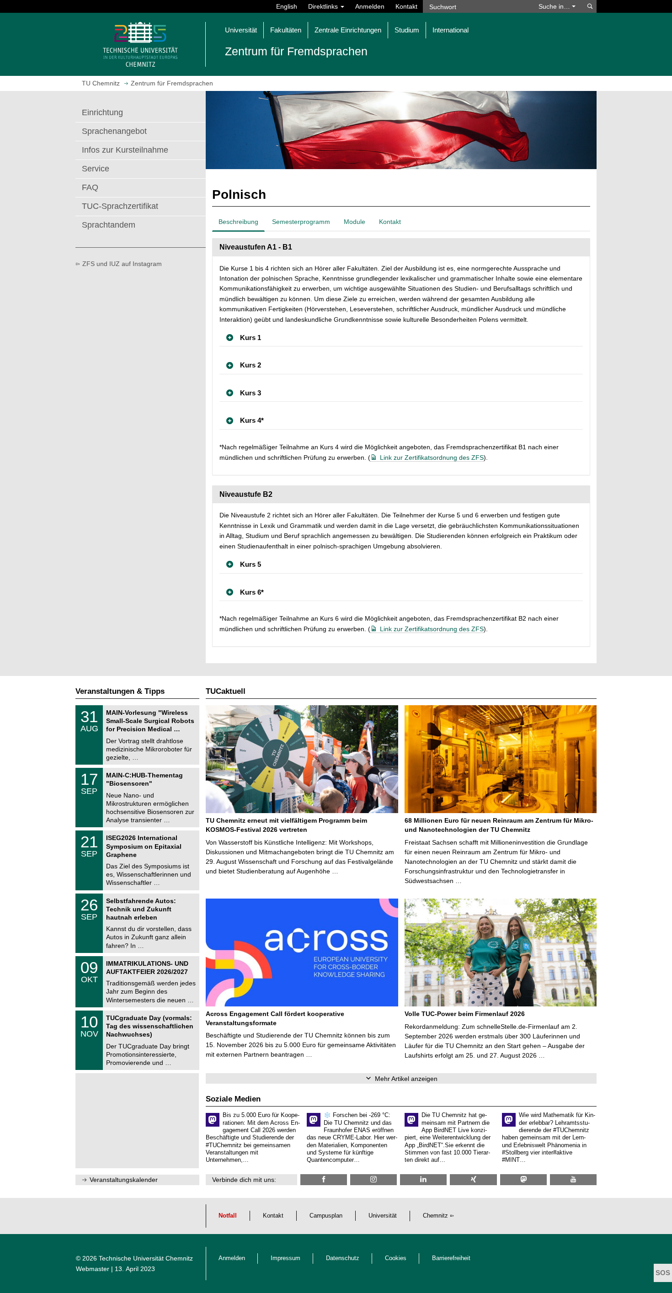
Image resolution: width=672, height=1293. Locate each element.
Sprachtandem (108, 224)
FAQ (90, 187)
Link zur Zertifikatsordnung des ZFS (432, 457)
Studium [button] (407, 30)
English (286, 6)
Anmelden (369, 6)
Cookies (395, 1258)
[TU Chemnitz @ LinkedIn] (423, 1179)
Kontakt (406, 6)
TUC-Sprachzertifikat (120, 206)
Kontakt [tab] (390, 221)
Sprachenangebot (114, 131)
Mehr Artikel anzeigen (406, 1078)
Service (95, 168)
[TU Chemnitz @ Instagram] (373, 1179)
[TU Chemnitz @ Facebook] (323, 1179)
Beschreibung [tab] (238, 221)
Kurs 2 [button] (250, 365)
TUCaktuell (225, 691)
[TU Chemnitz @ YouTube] (573, 1179)
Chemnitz (435, 1216)
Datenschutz (342, 1258)
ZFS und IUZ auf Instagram (122, 263)
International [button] (450, 30)
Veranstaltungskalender (124, 1179)
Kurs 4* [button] (252, 420)
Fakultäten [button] (285, 30)
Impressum (285, 1258)
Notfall (228, 1216)
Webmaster (92, 1268)
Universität (382, 1216)
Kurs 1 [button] (250, 337)
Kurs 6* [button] (252, 592)
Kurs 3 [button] (250, 393)
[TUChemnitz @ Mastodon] (523, 1179)
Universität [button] (241, 30)
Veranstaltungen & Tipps (120, 691)
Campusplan (325, 1216)
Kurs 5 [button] (250, 564)
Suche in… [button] (555, 6)
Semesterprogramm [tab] (301, 221)
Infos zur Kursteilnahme (125, 149)
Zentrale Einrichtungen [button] (348, 30)
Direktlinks (324, 6)
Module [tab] (354, 221)
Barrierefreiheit (451, 1258)
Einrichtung (102, 112)
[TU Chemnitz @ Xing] (473, 1179)
